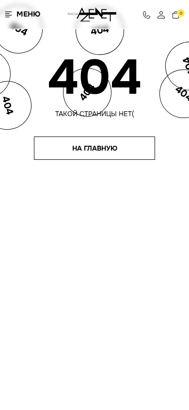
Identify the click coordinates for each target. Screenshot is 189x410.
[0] (175, 14)
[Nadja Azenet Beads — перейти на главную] (92, 14)
